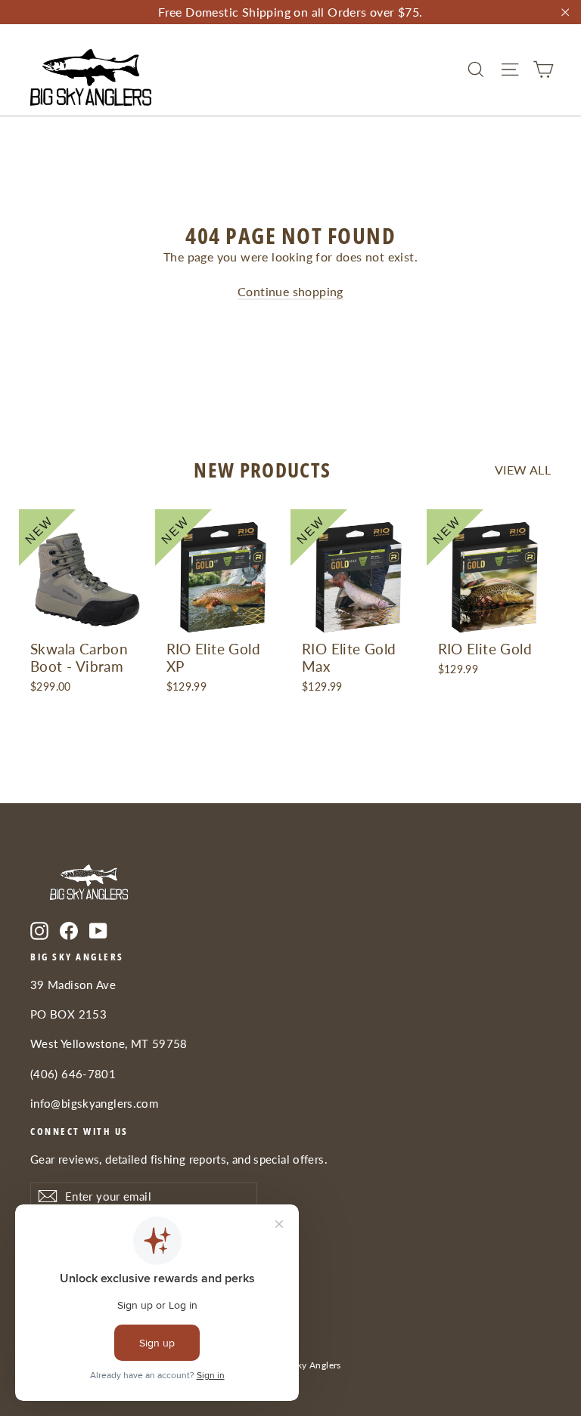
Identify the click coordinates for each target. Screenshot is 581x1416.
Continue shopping (290, 291)
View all (523, 469)
